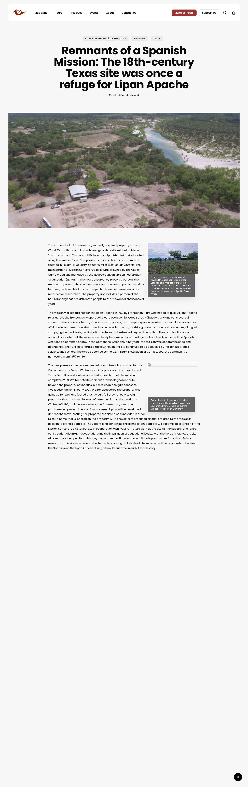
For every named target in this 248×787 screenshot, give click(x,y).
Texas (156, 38)
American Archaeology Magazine (105, 38)
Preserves (140, 38)
